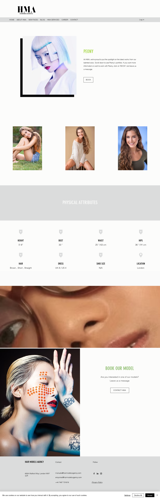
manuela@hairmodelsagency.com (68, 473)
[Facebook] (94, 473)
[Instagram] (101, 473)
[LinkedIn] (97, 473)
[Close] (157, 495)
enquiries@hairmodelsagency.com (68, 477)
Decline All (138, 495)
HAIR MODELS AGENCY (34, 461)
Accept (149, 495)
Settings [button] (127, 495)
